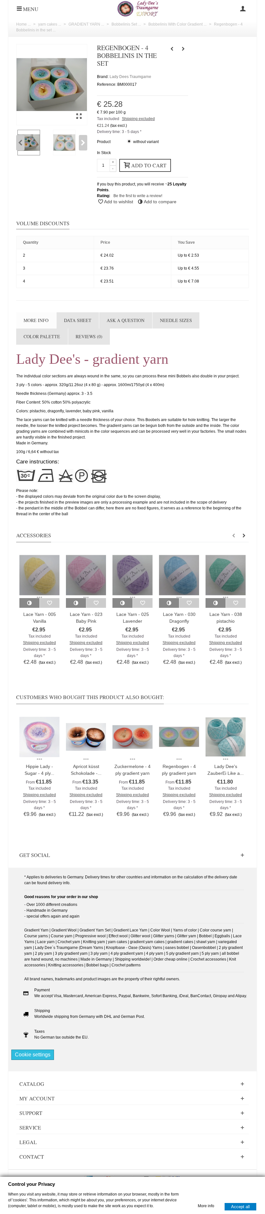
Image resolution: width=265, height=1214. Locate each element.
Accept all (240, 1206)
